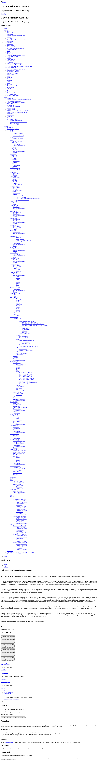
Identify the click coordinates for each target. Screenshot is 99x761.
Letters (14, 294)
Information (19, 470)
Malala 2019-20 (14, 414)
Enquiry (15, 147)
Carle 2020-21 (13, 211)
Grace (17, 285)
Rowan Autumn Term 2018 (19, 526)
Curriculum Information (19, 360)
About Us (6, 30)
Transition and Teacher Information (18, 122)
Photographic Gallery (21, 500)
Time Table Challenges (18, 482)
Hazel (11, 498)
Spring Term (19, 487)
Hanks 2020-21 (13, 236)
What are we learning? (18, 133)
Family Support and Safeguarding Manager (17, 112)
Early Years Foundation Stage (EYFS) (16, 69)
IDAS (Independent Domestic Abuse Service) (18, 110)
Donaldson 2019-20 (15, 293)
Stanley (18, 283)
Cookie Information (8, 692)
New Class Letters (14, 123)
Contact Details (10, 41)
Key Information (8, 42)
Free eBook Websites (24, 336)
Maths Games (22, 344)
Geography (9, 84)
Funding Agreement (12, 49)
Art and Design (10, 87)
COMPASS (10, 98)
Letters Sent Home (17, 481)
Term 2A (18, 457)
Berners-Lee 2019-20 (15, 466)
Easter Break (19, 304)
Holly (11, 480)
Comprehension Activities (25, 338)
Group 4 (18, 276)
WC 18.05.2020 (26, 342)
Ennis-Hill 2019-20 (14, 434)
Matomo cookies (8, 742)
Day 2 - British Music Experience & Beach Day (28, 198)
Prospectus (9, 116)
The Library (10, 551)
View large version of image (8, 636)
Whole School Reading (12, 73)
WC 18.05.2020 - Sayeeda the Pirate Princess (33, 324)
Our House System (11, 92)
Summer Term (19, 488)
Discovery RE (10, 80)
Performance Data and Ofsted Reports (16, 55)
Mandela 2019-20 (14, 439)
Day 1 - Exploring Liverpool (23, 197)
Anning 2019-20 (14, 317)
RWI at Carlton (10, 74)
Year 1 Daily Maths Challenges (26, 378)
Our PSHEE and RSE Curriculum (15, 72)
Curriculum (19, 420)
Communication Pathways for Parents (16, 39)
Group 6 (18, 279)
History (8, 83)
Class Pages (10, 130)
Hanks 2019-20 (13, 402)
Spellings (15, 356)
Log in (5, 556)
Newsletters (10, 113)
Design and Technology (12, 85)
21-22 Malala (13, 172)
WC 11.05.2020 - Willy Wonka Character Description (35, 325)
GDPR (8, 51)
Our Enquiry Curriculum (13, 70)
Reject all (3, 717)
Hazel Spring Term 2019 (19, 507)
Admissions (10, 44)
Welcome (9, 31)
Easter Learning (17, 442)
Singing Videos (20, 239)
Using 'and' (25, 328)
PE (7, 90)
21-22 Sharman (13, 159)
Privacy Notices (11, 59)
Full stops (24, 332)
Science (9, 88)
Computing (9, 78)
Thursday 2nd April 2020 (19, 452)
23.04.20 (18, 310)
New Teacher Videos (15, 124)
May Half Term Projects (19, 441)
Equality (9, 37)
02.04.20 (18, 301)
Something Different (21, 390)
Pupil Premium (10, 60)
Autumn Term (19, 393)
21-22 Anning (13, 155)
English (18, 417)
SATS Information (17, 473)
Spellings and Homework (19, 145)
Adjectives (24, 331)
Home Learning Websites (13, 129)
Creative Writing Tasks (24, 333)
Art (17, 389)
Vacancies (9, 38)
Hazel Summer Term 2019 (19, 516)
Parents (5, 97)
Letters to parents (11, 109)
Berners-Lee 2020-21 (15, 287)
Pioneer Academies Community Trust (16, 35)
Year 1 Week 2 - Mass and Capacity (28, 382)
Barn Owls (12, 495)
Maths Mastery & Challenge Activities (28, 346)
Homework (16, 357)
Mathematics (10, 77)
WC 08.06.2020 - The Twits (29, 322)
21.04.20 (18, 307)
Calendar (4, 673)
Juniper (11, 496)
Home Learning (11, 108)
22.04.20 (18, 308)
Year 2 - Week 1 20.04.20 (25, 374)
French (8, 81)
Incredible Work (17, 404)
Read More (3, 670)
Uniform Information (12, 104)
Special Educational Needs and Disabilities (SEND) (19, 66)
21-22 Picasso (13, 163)
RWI (17, 347)
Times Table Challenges (19, 492)
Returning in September (12, 119)
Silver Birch (13, 489)
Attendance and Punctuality (13, 106)
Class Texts (16, 427)
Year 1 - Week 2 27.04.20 (25, 375)
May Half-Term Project (21, 364)
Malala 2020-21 (14, 247)
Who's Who (10, 34)
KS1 (11, 134)
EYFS (11, 131)
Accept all (9, 717)
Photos (14, 296)
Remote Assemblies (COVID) (14, 553)
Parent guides (19, 241)
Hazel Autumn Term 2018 (19, 499)
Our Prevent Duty (11, 53)
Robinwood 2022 (17, 184)
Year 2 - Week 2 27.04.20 (25, 377)
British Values (10, 45)
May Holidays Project (21, 353)
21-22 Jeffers (13, 154)
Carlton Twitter (10, 115)
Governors (9, 52)
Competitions (13, 94)
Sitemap (6, 691)
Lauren (18, 282)
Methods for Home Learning (20, 407)
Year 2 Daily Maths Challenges (26, 379)
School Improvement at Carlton (14, 63)
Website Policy (7, 693)
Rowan (11, 524)
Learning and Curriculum (10, 67)
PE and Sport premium (12, 56)
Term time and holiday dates (14, 101)
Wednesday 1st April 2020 (19, 450)
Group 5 (18, 278)
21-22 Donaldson (14, 143)
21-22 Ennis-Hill (14, 180)
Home (5, 28)
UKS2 (11, 140)
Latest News (5, 664)
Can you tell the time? (24, 381)
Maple (11, 478)
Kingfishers (13, 477)
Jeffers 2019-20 (13, 297)
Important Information (21, 506)
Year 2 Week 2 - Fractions (25, 383)
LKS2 (11, 137)
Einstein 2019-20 (14, 449)
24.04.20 (18, 311)
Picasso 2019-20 (14, 361)
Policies (9, 58)
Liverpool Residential (18, 195)
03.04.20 (18, 303)
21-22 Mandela (13, 191)
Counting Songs (17, 409)
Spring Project (16, 403)
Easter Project (19, 354)
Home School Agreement (16, 120)
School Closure (16, 416)
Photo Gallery (16, 144)
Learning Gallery (17, 392)
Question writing (26, 329)
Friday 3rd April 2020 (18, 453)
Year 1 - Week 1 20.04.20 (25, 372)
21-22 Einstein (13, 201)
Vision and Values (11, 33)
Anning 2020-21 (14, 225)
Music (8, 91)
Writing (8, 76)
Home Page (3, 2)
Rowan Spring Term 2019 (19, 534)
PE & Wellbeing (20, 386)
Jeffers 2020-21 (13, 218)
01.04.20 (18, 300)
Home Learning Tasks (18, 443)
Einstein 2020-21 (14, 272)
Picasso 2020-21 (14, 230)
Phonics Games (23, 349)
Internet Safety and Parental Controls (16, 102)
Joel (17, 286)
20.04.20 (18, 305)
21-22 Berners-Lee (14, 186)
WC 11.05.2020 (26, 343)
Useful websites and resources (23, 240)
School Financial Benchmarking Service (16, 65)
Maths (17, 339)
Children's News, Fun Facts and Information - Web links (20, 552)
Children (6, 126)
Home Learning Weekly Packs (26, 321)
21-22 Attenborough (15, 168)
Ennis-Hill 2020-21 (14, 258)
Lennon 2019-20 (14, 425)
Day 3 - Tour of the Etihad (22, 200)
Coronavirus (10, 117)
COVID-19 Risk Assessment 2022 (15, 48)
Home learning (16, 219)
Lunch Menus (10, 105)
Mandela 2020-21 (14, 264)
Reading (18, 335)
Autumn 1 (18, 315)
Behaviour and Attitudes (13, 95)
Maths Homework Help (19, 399)
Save (14, 759)
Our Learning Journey (21, 502)
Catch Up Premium (11, 46)
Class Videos (19, 395)
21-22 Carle (13, 148)
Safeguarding (10, 62)
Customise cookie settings (19, 717)
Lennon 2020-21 (14, 253)
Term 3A (18, 460)
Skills (20, 326)
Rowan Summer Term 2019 (20, 542)
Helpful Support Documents (26, 350)
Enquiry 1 (18, 269)
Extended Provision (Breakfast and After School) (19, 99)
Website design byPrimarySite (11, 699)
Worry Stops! (10, 127)
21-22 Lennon (13, 176)
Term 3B (18, 461)
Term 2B (18, 459)
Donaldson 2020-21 (15, 205)
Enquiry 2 (18, 271)
